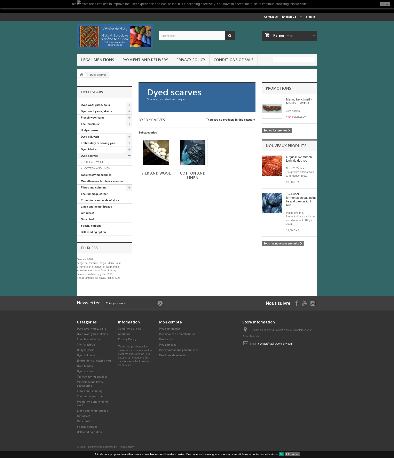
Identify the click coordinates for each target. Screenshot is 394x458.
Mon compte (170, 322)
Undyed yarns (89, 130)
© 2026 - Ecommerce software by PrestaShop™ (105, 446)
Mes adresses (167, 344)
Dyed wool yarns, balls (95, 104)
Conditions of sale (233, 59)
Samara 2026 (85, 259)
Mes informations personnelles (178, 350)
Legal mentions (97, 59)
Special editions (91, 225)
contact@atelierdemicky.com (275, 343)
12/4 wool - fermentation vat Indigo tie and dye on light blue (301, 199)
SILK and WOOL (94, 162)
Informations (292, 454)
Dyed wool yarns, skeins (96, 111)
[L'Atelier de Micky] (115, 36)
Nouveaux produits (286, 145)
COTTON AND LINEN (97, 168)
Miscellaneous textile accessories (102, 181)
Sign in (310, 16)
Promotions (278, 88)
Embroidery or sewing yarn (98, 143)
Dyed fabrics (89, 149)
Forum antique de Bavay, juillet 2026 (98, 277)
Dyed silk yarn (90, 136)
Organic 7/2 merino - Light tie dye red (300, 158)
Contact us (271, 16)
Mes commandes (170, 328)
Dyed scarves (89, 155)
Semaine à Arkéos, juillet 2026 (95, 274)
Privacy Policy (190, 59)
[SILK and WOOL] (156, 152)
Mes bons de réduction (173, 355)
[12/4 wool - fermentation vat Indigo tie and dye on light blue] (272, 203)
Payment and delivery (145, 59)
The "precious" (90, 124)
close (384, 4)
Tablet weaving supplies (96, 174)
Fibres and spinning (94, 187)
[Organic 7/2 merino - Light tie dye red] (272, 165)
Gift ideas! (87, 213)
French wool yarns (92, 117)
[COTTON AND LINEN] (192, 152)
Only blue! (87, 219)
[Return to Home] (81, 75)
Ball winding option (93, 232)
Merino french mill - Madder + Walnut (299, 101)
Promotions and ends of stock (100, 200)
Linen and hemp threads (96, 206)
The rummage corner (94, 193)
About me (124, 334)
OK (281, 454)
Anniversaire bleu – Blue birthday (96, 270)
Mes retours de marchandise (177, 334)
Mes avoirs (166, 339)
